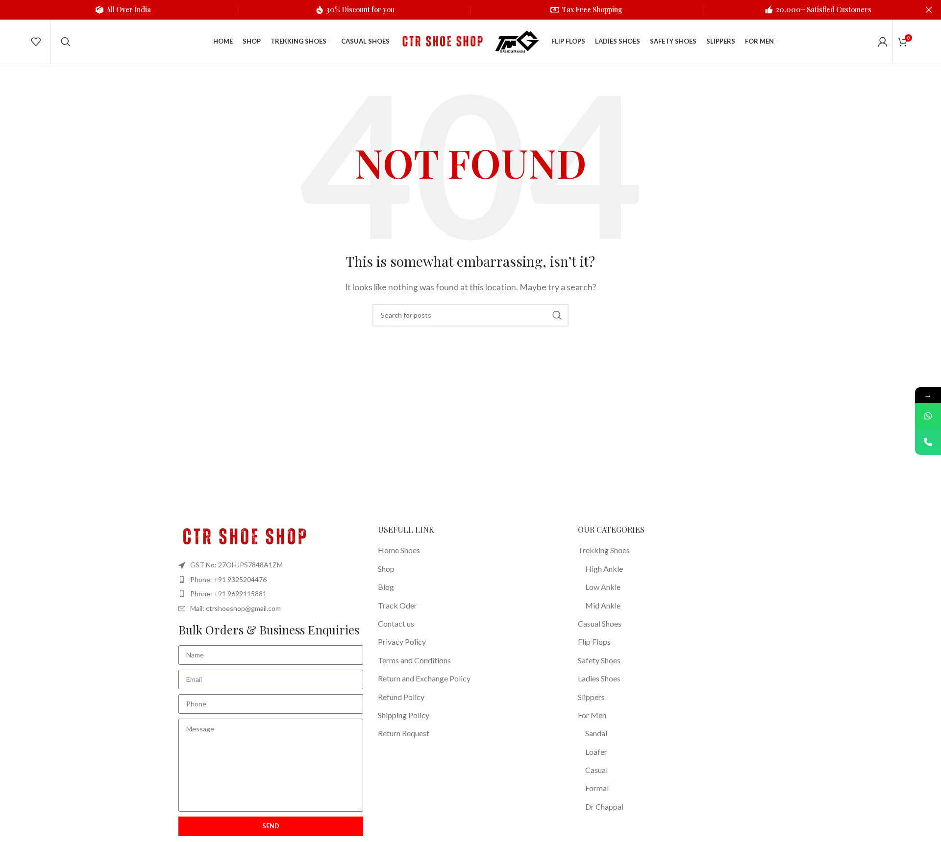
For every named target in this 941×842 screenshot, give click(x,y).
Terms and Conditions (414, 660)
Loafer (596, 751)
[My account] (882, 41)
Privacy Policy (402, 641)
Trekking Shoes (604, 550)
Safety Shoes (599, 660)
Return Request (403, 733)
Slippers (591, 697)
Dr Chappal (604, 806)
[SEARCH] (557, 315)
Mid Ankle (602, 605)
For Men (592, 715)
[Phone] (928, 442)
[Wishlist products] (36, 41)
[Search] (65, 41)
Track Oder (397, 605)
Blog (386, 586)
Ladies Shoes (599, 678)
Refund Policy (401, 697)
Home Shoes (399, 550)
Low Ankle (602, 586)
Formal (597, 788)
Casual (596, 769)
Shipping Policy (403, 715)
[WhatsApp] (928, 416)
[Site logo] (441, 40)
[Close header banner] (928, 10)
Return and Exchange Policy (424, 678)
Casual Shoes (599, 623)
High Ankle (604, 568)
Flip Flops (594, 641)
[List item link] (270, 579)
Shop (386, 568)
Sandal (596, 733)
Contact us (396, 623)
